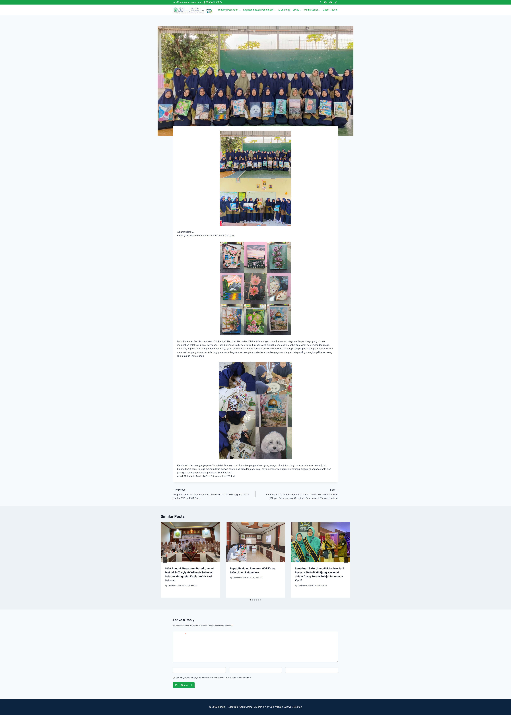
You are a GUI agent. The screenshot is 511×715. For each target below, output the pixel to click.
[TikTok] (336, 2)
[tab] (250, 600)
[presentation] (190, 542)
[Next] (346, 560)
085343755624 (214, 2)
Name (177, 670)
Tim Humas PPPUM (176, 585)
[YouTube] (330, 2)
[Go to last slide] (165, 560)
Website (291, 670)
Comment (180, 634)
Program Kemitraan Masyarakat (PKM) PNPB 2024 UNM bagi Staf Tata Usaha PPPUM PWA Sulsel (211, 494)
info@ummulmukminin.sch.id (188, 2)
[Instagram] (325, 2)
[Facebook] (320, 2)
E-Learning (284, 9)
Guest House (330, 9)
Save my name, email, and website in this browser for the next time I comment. (214, 677)
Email (233, 670)
